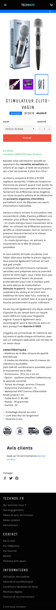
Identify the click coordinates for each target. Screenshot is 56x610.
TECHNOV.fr (21, 607)
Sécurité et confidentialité (18, 581)
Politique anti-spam (14, 560)
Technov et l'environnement (18, 596)
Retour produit (11, 520)
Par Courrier (10, 550)
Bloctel (7, 555)
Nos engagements (13, 510)
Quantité (41, 122)
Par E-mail (9, 540)
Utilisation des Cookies (16, 576)
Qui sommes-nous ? (14, 505)
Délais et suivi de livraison (18, 515)
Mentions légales (12, 591)
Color (6, 122)
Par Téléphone (11, 545)
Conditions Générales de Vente (20, 586)
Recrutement (10, 525)
